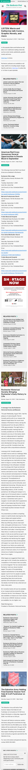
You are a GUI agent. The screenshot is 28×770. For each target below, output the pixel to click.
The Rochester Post (14, 5)
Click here (4, 58)
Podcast (4, 42)
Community (5, 165)
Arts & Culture (6, 402)
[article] (14, 83)
